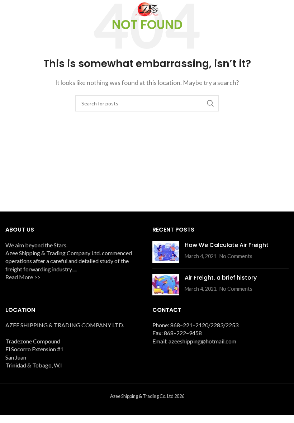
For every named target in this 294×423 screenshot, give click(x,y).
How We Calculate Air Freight (227, 245)
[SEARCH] (210, 103)
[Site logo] (147, 9)
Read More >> (23, 277)
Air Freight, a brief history (221, 278)
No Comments (235, 256)
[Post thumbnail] (165, 252)
